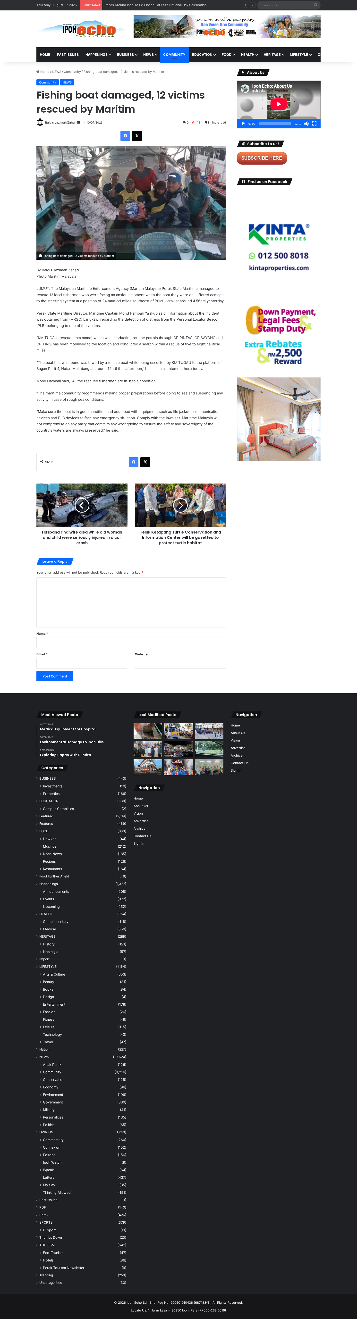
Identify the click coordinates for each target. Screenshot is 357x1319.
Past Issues (68, 54)
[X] (137, 136)
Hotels (48, 1260)
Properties (51, 794)
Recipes (49, 861)
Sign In (139, 843)
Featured (46, 816)
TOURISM (47, 1245)
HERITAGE (272, 54)
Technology (52, 1034)
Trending (46, 1275)
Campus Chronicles (58, 809)
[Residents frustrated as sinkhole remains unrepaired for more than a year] (148, 731)
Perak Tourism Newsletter (63, 1268)
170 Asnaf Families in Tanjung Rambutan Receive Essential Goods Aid (157, 5)
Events (48, 899)
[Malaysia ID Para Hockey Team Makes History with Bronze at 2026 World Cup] (178, 767)
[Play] (243, 123)
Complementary (55, 921)
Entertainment (54, 1004)
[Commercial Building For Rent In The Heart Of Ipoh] (148, 767)
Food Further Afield (54, 876)
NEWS (148, 54)
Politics (48, 1125)
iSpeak (48, 1170)
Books (48, 989)
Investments (52, 786)
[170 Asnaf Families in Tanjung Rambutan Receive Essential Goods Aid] (148, 749)
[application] (279, 104)
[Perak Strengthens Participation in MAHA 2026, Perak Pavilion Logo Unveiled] (178, 731)
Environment (53, 1095)
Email (42, 654)
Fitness (48, 1019)
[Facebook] (125, 136)
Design (48, 997)
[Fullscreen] (314, 123)
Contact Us (142, 836)
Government (53, 1102)
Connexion (51, 1147)
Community (72, 72)
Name (42, 633)
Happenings (48, 884)
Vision (138, 813)
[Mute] (306, 123)
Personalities (53, 1117)
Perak (43, 1215)
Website (141, 654)
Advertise (141, 821)
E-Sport (49, 1230)
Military (49, 1110)
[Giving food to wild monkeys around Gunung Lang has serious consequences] (209, 749)
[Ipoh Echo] (81, 29)
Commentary (53, 1140)
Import (44, 959)
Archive (139, 828)
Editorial (49, 1155)
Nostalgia (50, 952)
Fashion (49, 1012)
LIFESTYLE (299, 54)
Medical (49, 929)
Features (46, 824)
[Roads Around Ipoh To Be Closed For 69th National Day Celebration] (209, 731)
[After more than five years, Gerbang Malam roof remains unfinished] (178, 749)
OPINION (325, 54)
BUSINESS (125, 54)
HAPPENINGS (96, 54)
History (49, 944)
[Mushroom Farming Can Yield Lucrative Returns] (209, 767)
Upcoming (51, 906)
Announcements (56, 891)
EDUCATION (202, 54)
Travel (48, 1042)
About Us (141, 806)
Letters (48, 1177)
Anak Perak (52, 1064)
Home (45, 54)
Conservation (53, 1079)
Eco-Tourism (53, 1253)
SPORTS (46, 1222)
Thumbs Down (50, 1237)
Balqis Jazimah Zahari (60, 122)
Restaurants (52, 869)
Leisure (48, 1027)
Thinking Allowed (57, 1192)
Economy (50, 1087)
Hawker (49, 839)
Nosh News (52, 854)
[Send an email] (78, 122)
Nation (44, 1049)
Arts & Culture (54, 974)
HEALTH (247, 54)
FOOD (226, 54)
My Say (49, 1185)
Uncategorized (50, 1283)
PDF (42, 1207)
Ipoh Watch (52, 1162)
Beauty (48, 982)
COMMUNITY (174, 54)
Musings (49, 846)
